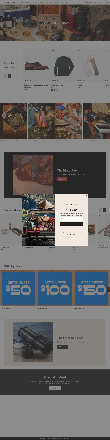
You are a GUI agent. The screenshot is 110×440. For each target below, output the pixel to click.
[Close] (86, 195)
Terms (74, 234)
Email (62, 218)
